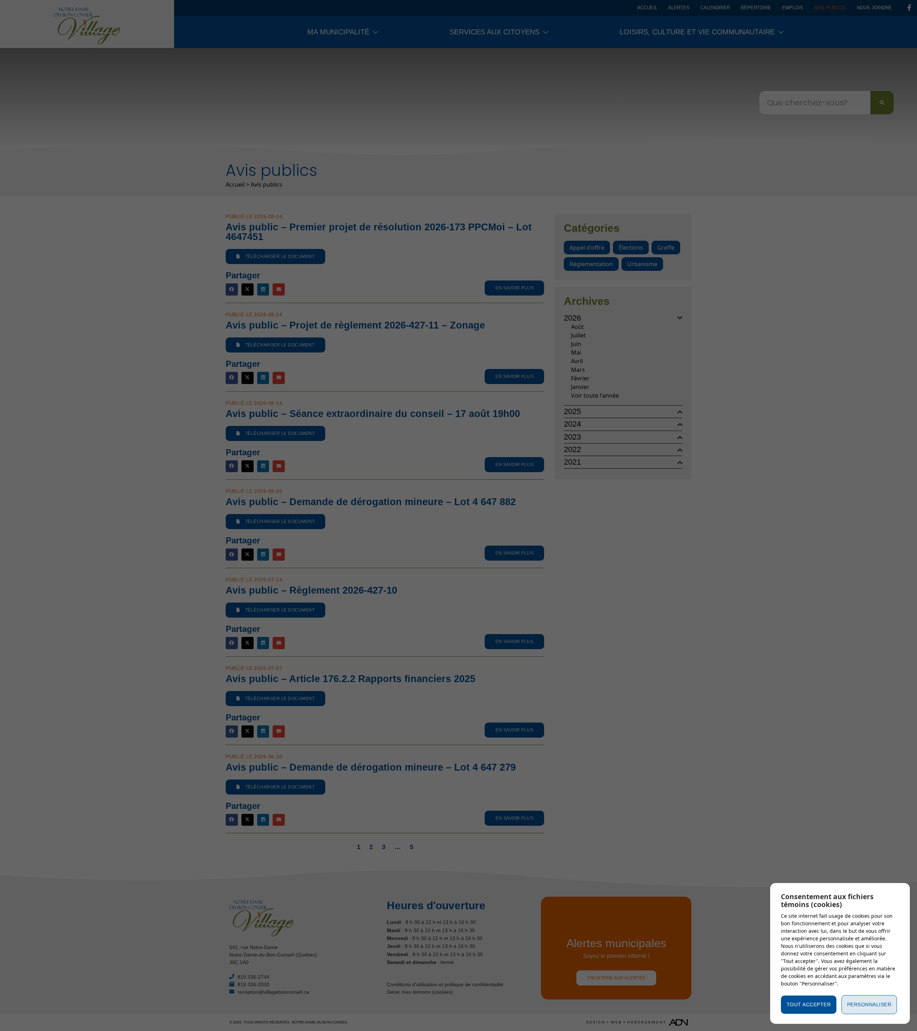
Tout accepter (809, 1004)
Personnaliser (869, 1004)
